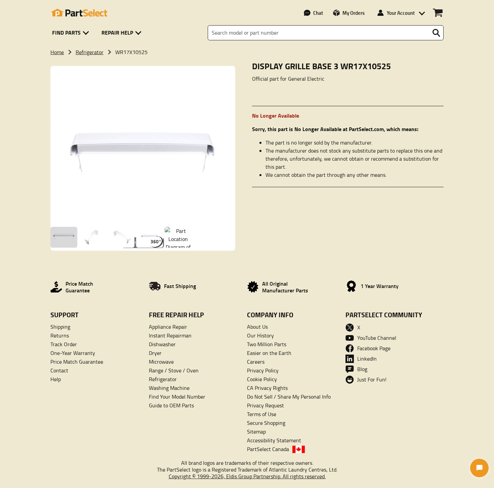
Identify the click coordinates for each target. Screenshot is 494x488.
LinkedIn (367, 358)
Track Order (63, 344)
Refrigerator (90, 52)
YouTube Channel (376, 337)
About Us (257, 326)
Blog (362, 369)
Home (57, 52)
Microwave (161, 361)
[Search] (436, 33)
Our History (260, 335)
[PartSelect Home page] (79, 12)
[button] (71, 32)
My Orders (353, 12)
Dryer (155, 353)
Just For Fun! (371, 379)
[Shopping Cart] (438, 13)
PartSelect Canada (268, 449)
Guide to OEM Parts (171, 405)
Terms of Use (261, 414)
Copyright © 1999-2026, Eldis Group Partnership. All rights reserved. (247, 476)
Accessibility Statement (274, 440)
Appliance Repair (168, 326)
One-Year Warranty (72, 353)
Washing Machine (169, 388)
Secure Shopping (266, 422)
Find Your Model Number (177, 396)
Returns (59, 335)
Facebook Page (373, 348)
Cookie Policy (262, 379)
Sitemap (256, 431)
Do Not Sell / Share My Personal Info (289, 396)
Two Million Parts (266, 344)
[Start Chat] (479, 468)
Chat (318, 12)
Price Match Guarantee (76, 361)
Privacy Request (265, 405)
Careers (255, 361)
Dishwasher (162, 344)
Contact (59, 370)
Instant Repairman (170, 335)
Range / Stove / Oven (174, 370)
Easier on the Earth (269, 353)
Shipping (60, 326)
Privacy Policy (263, 370)
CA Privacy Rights (267, 388)
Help (55, 379)
